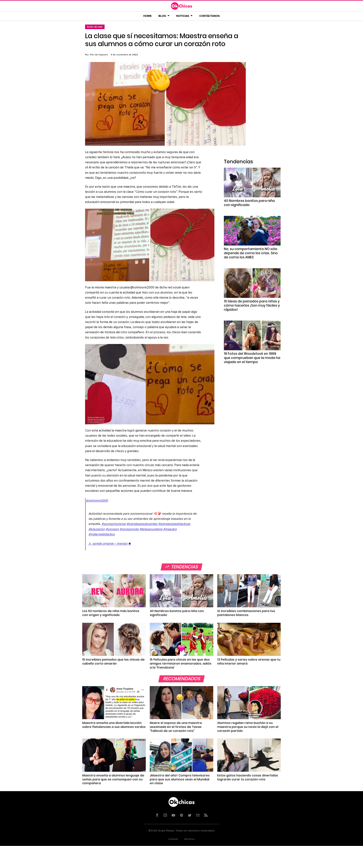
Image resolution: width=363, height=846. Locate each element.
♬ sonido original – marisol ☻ (109, 543)
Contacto (173, 839)
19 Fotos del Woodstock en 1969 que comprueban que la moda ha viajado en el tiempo (252, 357)
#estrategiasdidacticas (174, 524)
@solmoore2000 (97, 500)
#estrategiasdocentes (141, 524)
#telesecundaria (151, 529)
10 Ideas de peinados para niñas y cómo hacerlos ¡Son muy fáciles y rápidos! (252, 305)
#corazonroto (129, 529)
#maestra (170, 529)
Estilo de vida (94, 26)
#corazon (112, 529)
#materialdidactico (101, 534)
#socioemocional (114, 524)
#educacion (96, 529)
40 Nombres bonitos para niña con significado (249, 202)
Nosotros (189, 839)
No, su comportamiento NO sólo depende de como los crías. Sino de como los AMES (251, 253)
